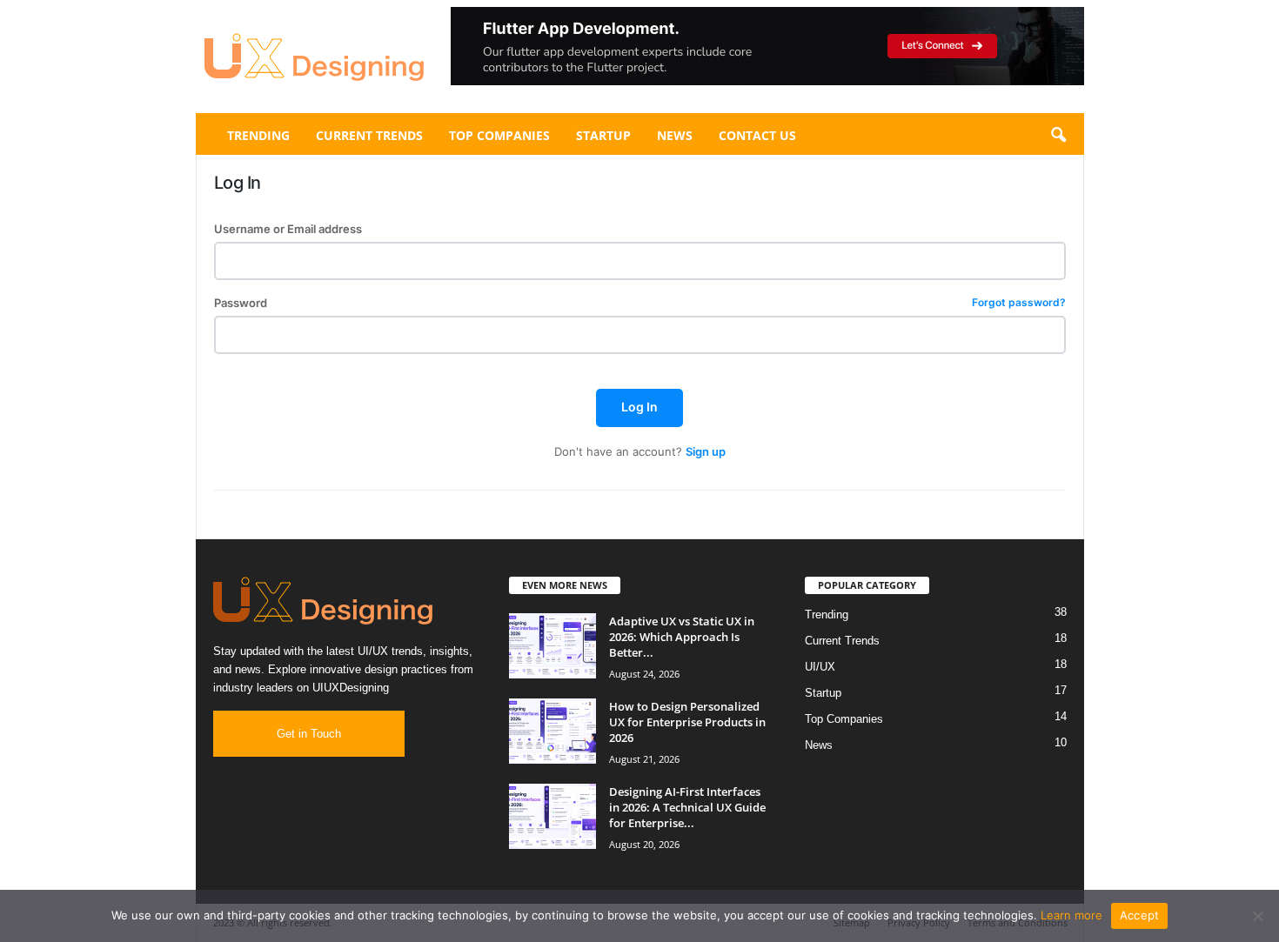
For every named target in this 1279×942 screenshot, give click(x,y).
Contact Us (757, 135)
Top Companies (499, 135)
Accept (1140, 915)
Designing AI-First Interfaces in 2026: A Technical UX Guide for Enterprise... (687, 807)
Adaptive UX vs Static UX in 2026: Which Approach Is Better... (681, 636)
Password (640, 303)
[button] (767, 46)
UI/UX (820, 666)
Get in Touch (309, 733)
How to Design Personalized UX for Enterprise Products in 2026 (687, 721)
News (675, 135)
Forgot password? (1019, 303)
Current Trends (369, 135)
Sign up (706, 451)
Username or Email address (288, 229)
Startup (603, 135)
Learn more (1071, 915)
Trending (258, 135)
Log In (639, 406)
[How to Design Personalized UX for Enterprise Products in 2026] (552, 731)
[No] (1257, 916)
